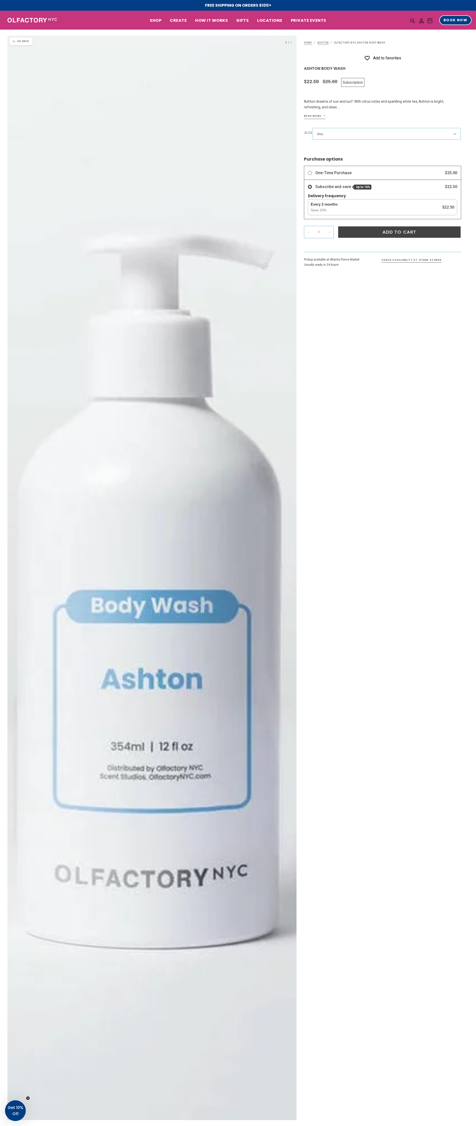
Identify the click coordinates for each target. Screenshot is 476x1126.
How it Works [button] (211, 21)
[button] (413, 21)
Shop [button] (155, 21)
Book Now (455, 20)
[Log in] (421, 21)
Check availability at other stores (412, 260)
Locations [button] (269, 21)
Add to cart (399, 232)
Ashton (323, 42)
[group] (152, 578)
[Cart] (430, 20)
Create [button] (178, 21)
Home (308, 42)
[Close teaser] (28, 1098)
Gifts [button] (242, 21)
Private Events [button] (308, 21)
